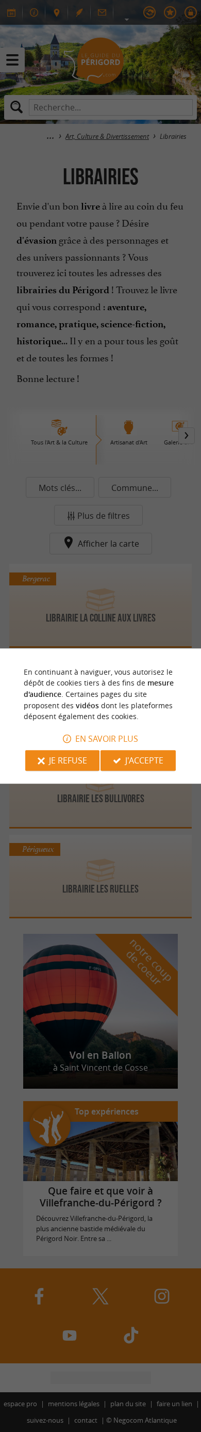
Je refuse (68, 760)
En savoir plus (106, 738)
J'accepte (144, 760)
